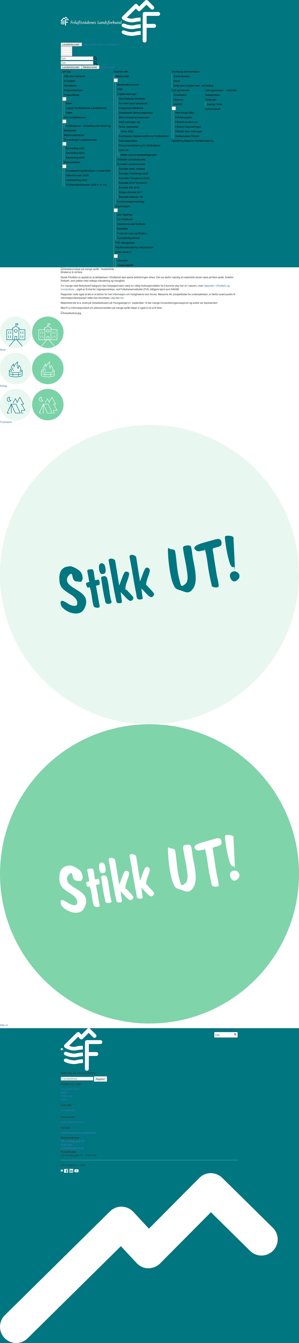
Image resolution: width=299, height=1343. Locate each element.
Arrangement (68, 1110)
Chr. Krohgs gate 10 (72, 1141)
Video (64, 1099)
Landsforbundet (70, 44)
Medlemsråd (89, 44)
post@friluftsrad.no (72, 1148)
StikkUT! (115, 44)
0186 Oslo (66, 1144)
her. (122, 298)
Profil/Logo (67, 1096)
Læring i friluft (103, 44)
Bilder (64, 1092)
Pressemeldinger (70, 1089)
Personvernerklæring (72, 1122)
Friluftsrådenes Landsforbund (78, 1132)
